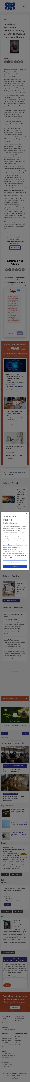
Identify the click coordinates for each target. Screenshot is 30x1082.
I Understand (15, 566)
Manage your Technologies (15, 562)
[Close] (27, 514)
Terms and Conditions (15, 545)
